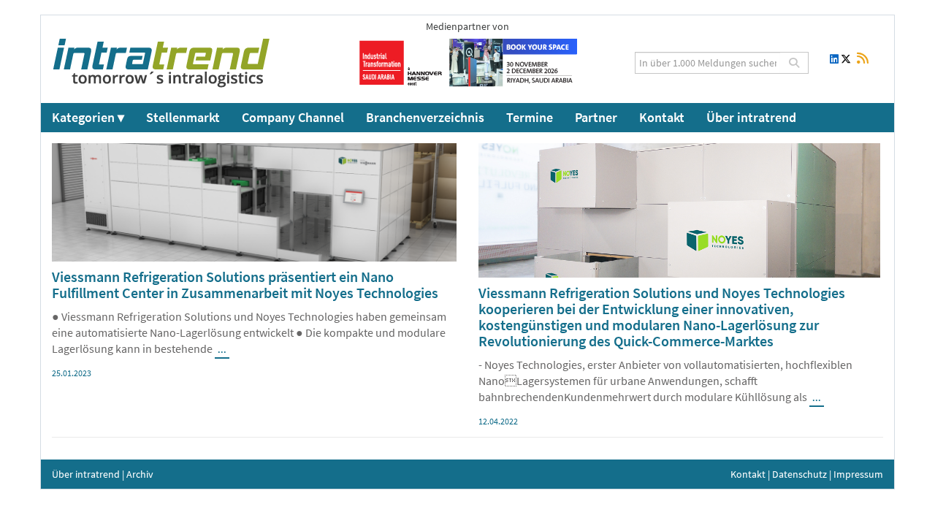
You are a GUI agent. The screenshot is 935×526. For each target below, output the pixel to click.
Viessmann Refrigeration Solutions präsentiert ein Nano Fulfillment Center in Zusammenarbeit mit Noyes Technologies (245, 284)
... (222, 349)
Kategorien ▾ (88, 117)
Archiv (139, 474)
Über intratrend (751, 117)
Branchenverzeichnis (425, 117)
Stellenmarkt (183, 117)
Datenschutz (799, 474)
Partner (596, 117)
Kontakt (661, 117)
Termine (529, 117)
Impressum (858, 474)
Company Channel (293, 117)
